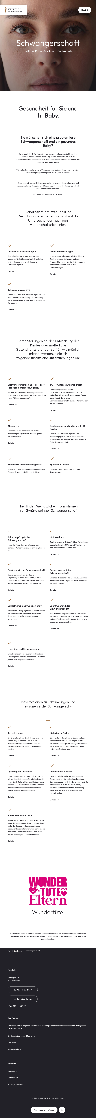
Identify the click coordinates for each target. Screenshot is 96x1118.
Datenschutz (13, 1078)
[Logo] (13, 10)
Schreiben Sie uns (24, 999)
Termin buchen (40, 1110)
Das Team (12, 1042)
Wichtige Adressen (15, 1084)
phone (62, 1109)
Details (11, 271)
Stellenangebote (14, 1049)
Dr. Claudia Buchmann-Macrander (21, 1036)
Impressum (12, 1071)
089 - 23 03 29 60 (24, 990)
